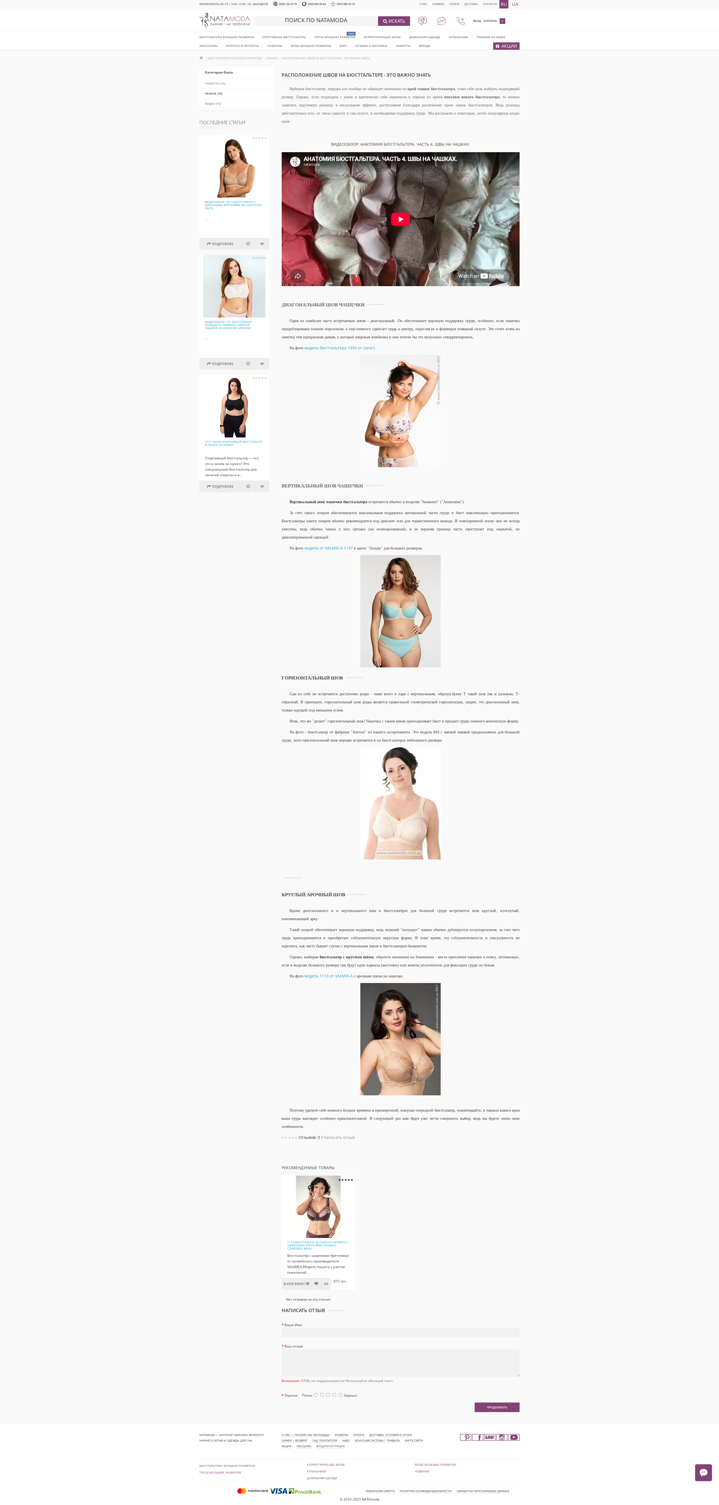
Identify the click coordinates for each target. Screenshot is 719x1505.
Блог (343, 46)
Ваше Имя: (293, 1324)
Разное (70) (213, 93)
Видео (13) (213, 104)
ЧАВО (346, 1440)
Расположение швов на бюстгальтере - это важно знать (326, 58)
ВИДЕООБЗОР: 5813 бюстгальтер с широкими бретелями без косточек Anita (233, 205)
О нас (423, 4)
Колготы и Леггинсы (242, 46)
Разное (272, 58)
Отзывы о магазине (371, 46)
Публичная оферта (380, 1491)
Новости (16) (215, 83)
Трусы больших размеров (334, 37)
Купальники (458, 37)
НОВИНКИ (274, 46)
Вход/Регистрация (330, 1446)
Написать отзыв (339, 1137)
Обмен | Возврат (294, 1440)
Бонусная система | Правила (377, 1440)
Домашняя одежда (424, 37)
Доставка (471, 4)
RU (504, 4)
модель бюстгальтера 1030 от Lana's (339, 347)
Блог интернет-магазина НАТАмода (235, 58)
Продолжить (497, 1407)
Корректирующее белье (382, 37)
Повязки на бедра (491, 37)
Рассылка (304, 1446)
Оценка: (291, 1395)
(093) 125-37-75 (288, 4)
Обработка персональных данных (483, 1491)
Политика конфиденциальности (426, 1491)
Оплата (454, 4)
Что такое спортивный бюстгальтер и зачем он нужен (233, 443)
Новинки (422, 1471)
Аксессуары (208, 46)
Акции (287, 1446)
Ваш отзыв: (294, 1346)
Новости (403, 46)
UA (515, 4)
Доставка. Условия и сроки (390, 1435)
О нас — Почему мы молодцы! (306, 1435)
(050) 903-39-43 (317, 4)
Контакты (490, 4)
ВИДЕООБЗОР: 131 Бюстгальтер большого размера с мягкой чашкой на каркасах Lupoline (228, 325)
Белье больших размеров (311, 46)
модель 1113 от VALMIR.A (328, 976)
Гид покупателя (324, 1440)
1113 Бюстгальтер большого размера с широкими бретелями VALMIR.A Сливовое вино (317, 1245)
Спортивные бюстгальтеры (284, 37)
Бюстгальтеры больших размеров (226, 37)
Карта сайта (414, 1440)
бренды (425, 46)
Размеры (438, 4)
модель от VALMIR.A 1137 (328, 548)
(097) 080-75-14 (346, 4)
